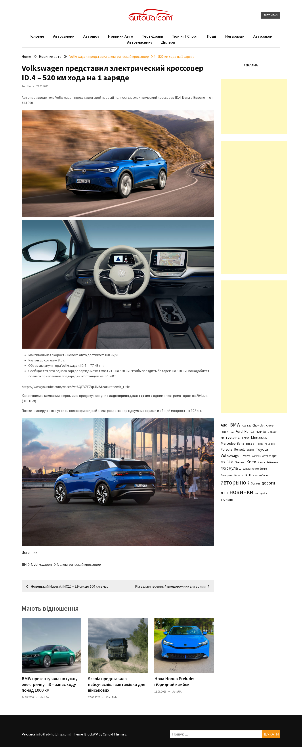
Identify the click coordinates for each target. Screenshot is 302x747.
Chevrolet (258, 425)
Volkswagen (231, 455)
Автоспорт (269, 456)
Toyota (262, 449)
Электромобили (231, 475)
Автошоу (91, 36)
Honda (249, 431)
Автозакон (262, 36)
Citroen (270, 425)
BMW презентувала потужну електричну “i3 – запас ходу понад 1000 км (50, 684)
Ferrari (224, 431)
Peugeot (269, 443)
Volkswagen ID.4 (46, 564)
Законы (240, 462)
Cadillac (246, 425)
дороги (268, 483)
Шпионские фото (255, 469)
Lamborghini (233, 438)
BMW (235, 425)
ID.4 (29, 564)
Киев (251, 461)
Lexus (245, 438)
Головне (37, 36)
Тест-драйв (152, 36)
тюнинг (227, 499)
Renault (239, 449)
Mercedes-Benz (232, 443)
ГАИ (229, 461)
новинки (241, 492)
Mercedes (259, 437)
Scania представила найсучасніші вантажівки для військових (116, 684)
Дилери (168, 42)
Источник (29, 552)
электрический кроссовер (80, 564)
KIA (222, 438)
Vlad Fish (45, 697)
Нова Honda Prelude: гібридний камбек (174, 681)
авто (246, 474)
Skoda (250, 449)
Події (211, 36)
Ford (239, 431)
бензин (255, 483)
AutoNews (270, 15)
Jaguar (272, 432)
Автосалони (64, 36)
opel (260, 443)
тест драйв (261, 493)
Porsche (226, 449)
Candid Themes (114, 734)
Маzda (261, 462)
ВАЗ (223, 462)
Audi (224, 425)
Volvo (246, 456)
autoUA (26, 86)
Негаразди (235, 36)
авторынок (235, 482)
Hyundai (261, 432)
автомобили (260, 475)
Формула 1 (231, 468)
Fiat (232, 431)
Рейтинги (272, 462)
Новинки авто (120, 36)
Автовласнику (139, 42)
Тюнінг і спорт (185, 36)
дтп (224, 492)
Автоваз (256, 455)
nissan (251, 443)
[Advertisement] (254, 106)
